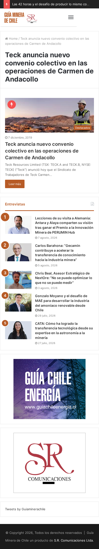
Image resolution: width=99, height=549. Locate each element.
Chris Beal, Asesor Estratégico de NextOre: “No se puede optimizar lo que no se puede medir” (63, 278)
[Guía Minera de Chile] (20, 17)
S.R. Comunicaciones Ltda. (74, 540)
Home (13, 38)
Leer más (15, 184)
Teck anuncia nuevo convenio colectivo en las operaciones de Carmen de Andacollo (42, 150)
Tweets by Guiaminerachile (25, 509)
